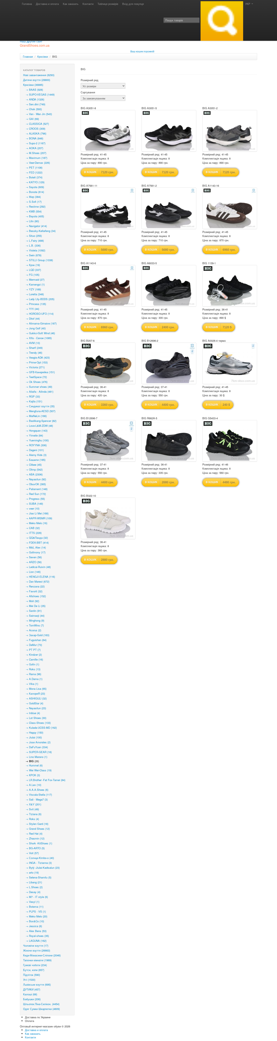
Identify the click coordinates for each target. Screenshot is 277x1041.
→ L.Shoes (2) (33, 887)
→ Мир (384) (32, 197)
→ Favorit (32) (32, 591)
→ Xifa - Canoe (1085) (37, 338)
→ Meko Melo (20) (35, 916)
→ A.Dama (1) (32, 679)
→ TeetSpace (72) (35, 377)
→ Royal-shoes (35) (36, 936)
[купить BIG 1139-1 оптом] (229, 286)
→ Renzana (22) (34, 586)
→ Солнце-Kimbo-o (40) (38, 858)
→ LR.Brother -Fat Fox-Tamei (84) (44, 780)
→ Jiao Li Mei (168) (35, 513)
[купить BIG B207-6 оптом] (108, 363)
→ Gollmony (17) (34, 552)
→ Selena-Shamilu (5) (37, 877)
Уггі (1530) (29, 980)
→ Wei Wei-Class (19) (37, 770)
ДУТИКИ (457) (31, 989)
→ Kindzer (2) (32, 654)
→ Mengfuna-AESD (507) (39, 411)
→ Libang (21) (32, 882)
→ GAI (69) (31, 119)
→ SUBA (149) (33, 503)
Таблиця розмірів (108, 4)
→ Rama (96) (32, 674)
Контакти (88, 4)
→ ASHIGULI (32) (35, 698)
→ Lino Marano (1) (35, 757)
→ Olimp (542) (33, 469)
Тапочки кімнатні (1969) (37, 960)
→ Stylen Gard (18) (35, 824)
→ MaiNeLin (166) (35, 416)
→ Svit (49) (31, 809)
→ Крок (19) (31, 265)
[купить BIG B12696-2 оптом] (169, 363)
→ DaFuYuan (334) (35, 747)
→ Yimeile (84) (33, 435)
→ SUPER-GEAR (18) (37, 752)
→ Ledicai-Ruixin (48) (37, 567)
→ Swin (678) (32, 255)
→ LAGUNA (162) (34, 941)
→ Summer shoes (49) (37, 387)
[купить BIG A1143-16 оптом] (229, 208)
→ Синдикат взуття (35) (39, 406)
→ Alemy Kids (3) (34, 455)
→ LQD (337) (32, 270)
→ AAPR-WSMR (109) (37, 518)
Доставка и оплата (47, 4)
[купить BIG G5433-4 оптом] (229, 441)
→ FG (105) (31, 275)
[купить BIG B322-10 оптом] (108, 518)
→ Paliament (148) (35, 489)
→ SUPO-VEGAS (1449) (39, 94)
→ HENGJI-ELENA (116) (39, 577)
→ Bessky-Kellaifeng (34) (39, 231)
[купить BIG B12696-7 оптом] (108, 441)
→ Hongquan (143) (35, 430)
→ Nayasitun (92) (34, 479)
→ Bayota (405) (33, 216)
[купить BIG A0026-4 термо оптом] (229, 363)
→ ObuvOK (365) (34, 484)
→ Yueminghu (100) (36, 440)
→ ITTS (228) (32, 533)
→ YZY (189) (32, 289)
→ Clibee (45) (32, 465)
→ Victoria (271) (34, 367)
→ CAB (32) (31, 528)
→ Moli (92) (31, 601)
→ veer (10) (31, 508)
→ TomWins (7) (33, 625)
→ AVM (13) (31, 343)
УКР (248, 4)
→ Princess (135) (34, 304)
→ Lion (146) (32, 572)
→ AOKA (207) (33, 148)
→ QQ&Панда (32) (35, 538)
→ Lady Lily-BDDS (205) (38, 299)
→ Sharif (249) (33, 348)
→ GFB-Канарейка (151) (39, 372)
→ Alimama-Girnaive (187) (40, 323)
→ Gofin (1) (31, 664)
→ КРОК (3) (31, 775)
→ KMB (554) (32, 211)
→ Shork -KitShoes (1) (37, 843)
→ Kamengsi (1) (34, 284)
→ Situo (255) (32, 236)
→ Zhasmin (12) (33, 838)
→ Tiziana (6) (32, 814)
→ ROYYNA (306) (35, 445)
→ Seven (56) (32, 557)
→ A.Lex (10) (32, 785)
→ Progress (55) (34, 499)
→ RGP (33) (31, 396)
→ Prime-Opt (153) (35, 362)
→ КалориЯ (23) (34, 693)
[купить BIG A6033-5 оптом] (169, 286)
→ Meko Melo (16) (35, 523)
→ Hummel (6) (33, 765)
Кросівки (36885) (33, 85)
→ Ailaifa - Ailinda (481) (38, 391)
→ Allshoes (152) (34, 596)
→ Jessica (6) (32, 926)
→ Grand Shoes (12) (36, 829)
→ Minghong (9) (33, 620)
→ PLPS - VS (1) (34, 911)
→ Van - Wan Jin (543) (37, 114)
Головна (27, 4)
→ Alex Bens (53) (34, 931)
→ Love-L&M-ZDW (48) (38, 426)
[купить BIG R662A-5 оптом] (169, 441)
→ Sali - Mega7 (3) (35, 799)
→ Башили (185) (34, 460)
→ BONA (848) (33, 138)
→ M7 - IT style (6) (35, 897)
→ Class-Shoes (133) (37, 723)
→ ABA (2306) (33, 474)
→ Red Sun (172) (34, 494)
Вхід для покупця (133, 4)
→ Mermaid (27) (33, 279)
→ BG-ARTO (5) (34, 848)
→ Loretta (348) (33, 294)
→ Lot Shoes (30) (34, 718)
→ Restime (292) (34, 206)
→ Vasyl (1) (31, 902)
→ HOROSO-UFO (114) (38, 314)
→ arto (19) (31, 872)
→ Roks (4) (31, 819)
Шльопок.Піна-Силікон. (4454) (41, 1004)
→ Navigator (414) (35, 226)
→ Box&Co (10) (33, 921)
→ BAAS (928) (33, 90)
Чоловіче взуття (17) (35, 945)
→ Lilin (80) (31, 221)
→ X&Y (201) (32, 804)
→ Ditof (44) (31, 318)
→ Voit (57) (31, 853)
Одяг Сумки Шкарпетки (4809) (41, 1009)
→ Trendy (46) (32, 353)
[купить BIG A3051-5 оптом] (169, 131)
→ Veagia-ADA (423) (36, 357)
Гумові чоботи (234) (35, 965)
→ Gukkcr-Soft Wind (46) (39, 333)
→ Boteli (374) (32, 177)
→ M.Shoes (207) (34, 153)
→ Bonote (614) (33, 192)
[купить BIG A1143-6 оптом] (108, 286)
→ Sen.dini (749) (34, 104)
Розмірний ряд (89, 80)
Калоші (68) (30, 994)
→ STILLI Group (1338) (38, 260)
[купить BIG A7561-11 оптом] (108, 208)
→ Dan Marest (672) (36, 581)
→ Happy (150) (33, 732)
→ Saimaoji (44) (33, 615)
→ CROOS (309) (34, 128)
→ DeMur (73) (32, 645)
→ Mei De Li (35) (34, 606)
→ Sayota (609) (33, 187)
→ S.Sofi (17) (32, 202)
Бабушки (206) (32, 999)
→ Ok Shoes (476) (35, 382)
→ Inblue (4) (31, 713)
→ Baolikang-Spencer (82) (39, 421)
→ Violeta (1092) (34, 250)
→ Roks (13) (31, 669)
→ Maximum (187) (35, 158)
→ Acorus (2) (32, 630)
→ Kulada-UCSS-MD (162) (40, 728)
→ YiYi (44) (31, 309)
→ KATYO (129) (33, 182)
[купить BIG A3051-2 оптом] (229, 131)
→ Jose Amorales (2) (36, 742)
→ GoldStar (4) (33, 703)
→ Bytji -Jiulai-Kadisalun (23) (41, 868)
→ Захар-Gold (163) (36, 635)
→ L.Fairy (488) (33, 240)
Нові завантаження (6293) (38, 75)
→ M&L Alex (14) (34, 547)
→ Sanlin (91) (32, 611)
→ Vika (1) (30, 684)
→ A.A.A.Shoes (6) (35, 790)
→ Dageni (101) (33, 450)
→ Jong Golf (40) (34, 328)
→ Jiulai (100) (32, 737)
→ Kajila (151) (32, 401)
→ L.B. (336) (32, 245)
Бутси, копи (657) (33, 970)
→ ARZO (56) (32, 562)
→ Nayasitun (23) (34, 708)
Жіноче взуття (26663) (36, 950)
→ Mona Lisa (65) (34, 689)
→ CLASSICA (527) (36, 124)
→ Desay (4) (31, 892)
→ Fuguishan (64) (34, 640)
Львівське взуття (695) (37, 984)
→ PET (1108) (32, 167)
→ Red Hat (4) (32, 833)
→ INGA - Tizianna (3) (37, 863)
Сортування (88, 92)
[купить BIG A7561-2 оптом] (169, 208)
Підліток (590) (31, 975)
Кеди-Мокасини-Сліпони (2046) (42, 955)
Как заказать (70, 4)
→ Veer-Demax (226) (36, 163)
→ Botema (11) (33, 906)
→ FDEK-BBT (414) (36, 542)
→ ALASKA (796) (34, 133)
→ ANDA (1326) (33, 99)
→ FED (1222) (32, 172)
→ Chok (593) (32, 109)
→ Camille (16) (33, 659)
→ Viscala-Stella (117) (37, 794)
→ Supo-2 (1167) (34, 143)
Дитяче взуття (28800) (36, 80)
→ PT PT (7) (32, 650)
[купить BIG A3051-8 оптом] (108, 131)
